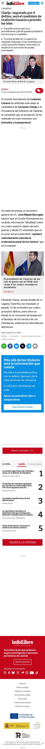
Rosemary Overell (9, 531)
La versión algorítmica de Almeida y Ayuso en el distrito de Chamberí (18, 472)
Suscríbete (33, 3)
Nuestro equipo (22, 687)
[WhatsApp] (5, 673)
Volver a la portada (22, 542)
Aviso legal (22, 699)
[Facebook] (9, 673)
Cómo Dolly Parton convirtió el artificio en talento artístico (16, 527)
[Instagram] (27, 673)
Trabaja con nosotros (22, 691)
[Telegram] (22, 673)
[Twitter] (17, 673)
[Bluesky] (13, 673)
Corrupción (14, 336)
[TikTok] (37, 673)
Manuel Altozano (9, 491)
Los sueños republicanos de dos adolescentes (16, 499)
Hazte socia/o (22, 662)
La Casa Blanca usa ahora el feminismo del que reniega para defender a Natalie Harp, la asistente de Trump (18, 514)
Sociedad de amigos (22, 695)
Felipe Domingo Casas (11, 476)
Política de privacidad (22, 703)
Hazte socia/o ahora (22, 407)
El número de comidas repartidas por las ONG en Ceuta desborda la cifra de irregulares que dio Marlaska (17, 487)
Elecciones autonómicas (31, 336)
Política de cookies (22, 706)
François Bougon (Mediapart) (13, 518)
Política (4, 336)
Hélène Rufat (7, 503)
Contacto (22, 684)
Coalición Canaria (8, 339)
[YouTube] (32, 673)
